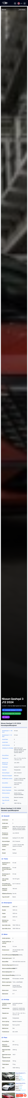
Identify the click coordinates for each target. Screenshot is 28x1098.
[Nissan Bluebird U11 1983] (8, 1076)
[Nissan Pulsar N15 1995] (8, 1086)
